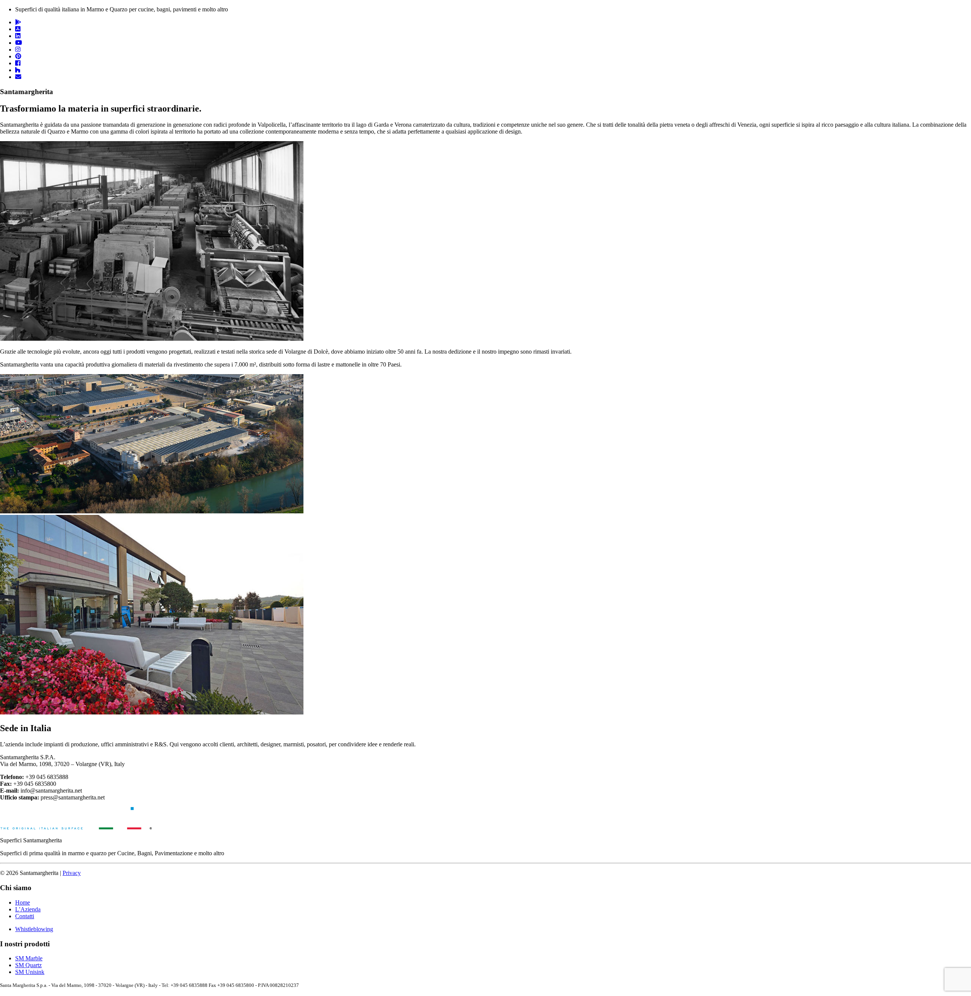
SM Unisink (29, 972)
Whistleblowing (34, 929)
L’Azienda (28, 909)
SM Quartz (28, 965)
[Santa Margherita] (76, 827)
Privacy (72, 873)
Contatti (24, 916)
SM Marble (28, 958)
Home (22, 902)
